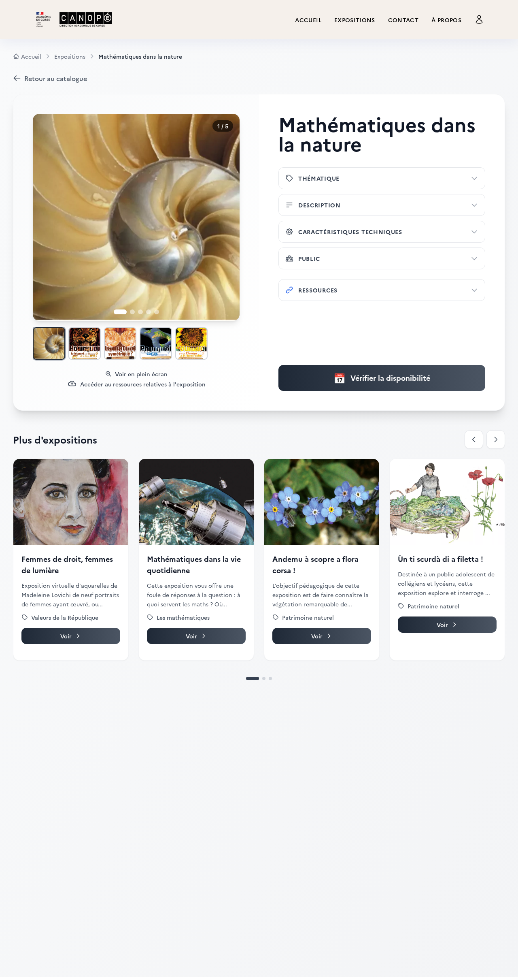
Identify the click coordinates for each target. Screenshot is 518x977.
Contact (403, 20)
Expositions (354, 20)
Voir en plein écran (141, 374)
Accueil (308, 20)
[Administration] (479, 19)
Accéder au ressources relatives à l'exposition (143, 384)
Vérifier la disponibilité (381, 377)
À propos (446, 20)
